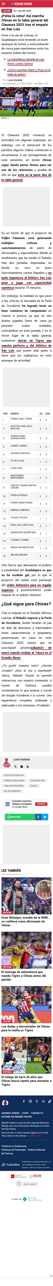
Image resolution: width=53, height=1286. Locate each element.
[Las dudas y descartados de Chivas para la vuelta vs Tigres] (26, 1004)
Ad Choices (7, 1153)
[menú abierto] (3, 4)
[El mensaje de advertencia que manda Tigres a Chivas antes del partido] (26, 950)
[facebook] (24, 1101)
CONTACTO (37, 1113)
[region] (26, 1282)
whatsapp (15, 817)
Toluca (33, 786)
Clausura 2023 (37, 780)
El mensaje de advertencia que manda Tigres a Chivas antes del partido (23, 976)
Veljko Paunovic (12, 791)
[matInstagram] (30, 1101)
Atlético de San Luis (14, 775)
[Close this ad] (51, 1276)
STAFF (25, 1113)
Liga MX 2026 (24, 10)
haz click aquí (33, 1135)
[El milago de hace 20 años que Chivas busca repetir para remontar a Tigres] (26, 1055)
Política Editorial (36, 1149)
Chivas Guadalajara (14, 780)
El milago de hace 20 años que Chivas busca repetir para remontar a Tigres (26, 1081)
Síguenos (41, 804)
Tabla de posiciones (14, 786)
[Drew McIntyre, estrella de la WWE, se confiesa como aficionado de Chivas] (26, 895)
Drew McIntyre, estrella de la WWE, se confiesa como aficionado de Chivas (25, 921)
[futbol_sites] (10, 1165)
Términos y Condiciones (13, 1146)
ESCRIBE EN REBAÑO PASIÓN (16, 1116)
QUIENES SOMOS (10, 1113)
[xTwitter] (37, 1101)
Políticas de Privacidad (13, 1149)
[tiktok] (50, 1101)
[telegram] (43, 1101)
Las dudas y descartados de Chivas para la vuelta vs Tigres (25, 1028)
